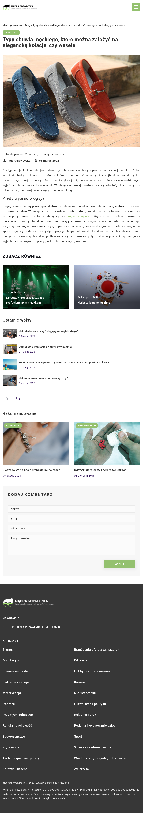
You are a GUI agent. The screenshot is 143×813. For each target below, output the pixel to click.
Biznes (8, 649)
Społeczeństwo (14, 736)
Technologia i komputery (21, 758)
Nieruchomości (85, 693)
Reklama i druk (85, 715)
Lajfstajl (11, 32)
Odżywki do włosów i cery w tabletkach (100, 470)
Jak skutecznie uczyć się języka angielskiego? (48, 331)
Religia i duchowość (17, 725)
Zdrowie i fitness (15, 769)
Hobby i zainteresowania (92, 671)
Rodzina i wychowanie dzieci (95, 725)
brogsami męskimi (79, 216)
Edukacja (81, 660)
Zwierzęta (81, 769)
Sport (78, 736)
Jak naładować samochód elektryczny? (43, 378)
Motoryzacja (12, 693)
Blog (6, 627)
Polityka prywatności (27, 627)
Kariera (79, 682)
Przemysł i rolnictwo (18, 715)
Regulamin (53, 627)
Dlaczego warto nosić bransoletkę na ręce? (31, 470)
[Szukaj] (7, 398)
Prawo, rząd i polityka (90, 704)
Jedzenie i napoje (16, 682)
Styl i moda (11, 747)
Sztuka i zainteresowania (92, 747)
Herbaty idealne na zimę (94, 302)
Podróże (9, 704)
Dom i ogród (12, 660)
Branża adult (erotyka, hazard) (96, 649)
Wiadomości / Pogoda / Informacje (100, 758)
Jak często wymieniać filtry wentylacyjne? (45, 347)
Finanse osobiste (15, 671)
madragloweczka (19, 160)
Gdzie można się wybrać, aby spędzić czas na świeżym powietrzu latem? (64, 362)
